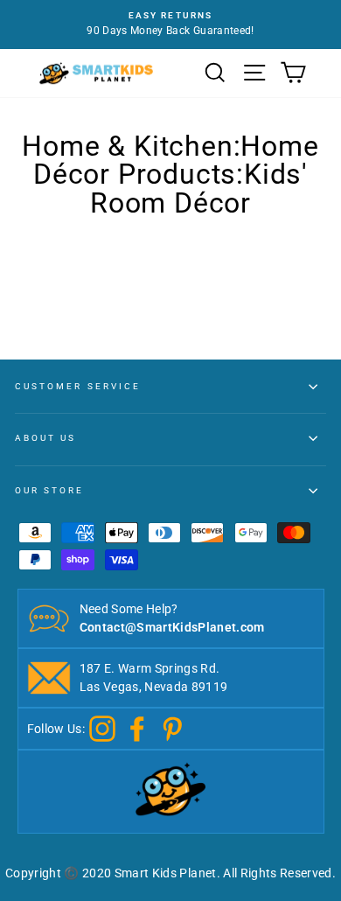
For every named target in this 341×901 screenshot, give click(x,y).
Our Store (50, 490)
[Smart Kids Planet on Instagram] (102, 728)
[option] (170, 24)
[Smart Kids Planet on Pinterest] (172, 728)
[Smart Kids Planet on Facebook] (137, 728)
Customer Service (78, 386)
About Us (45, 438)
